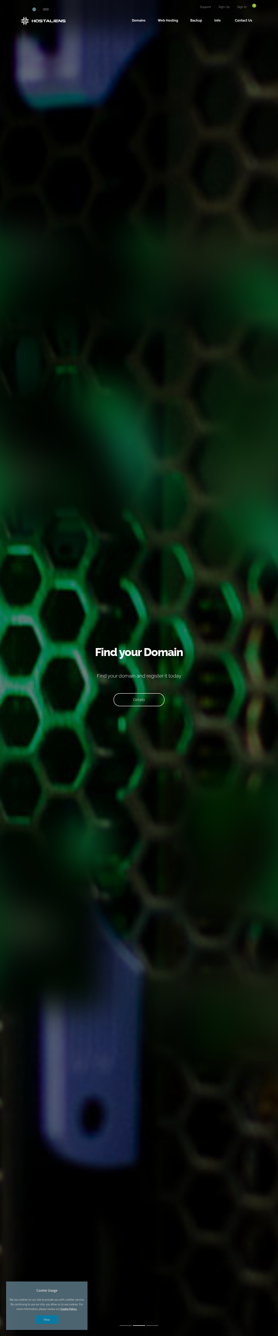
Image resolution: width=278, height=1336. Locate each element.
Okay (47, 1319)
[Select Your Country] (36, 9)
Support (205, 7)
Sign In (242, 7)
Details (139, 699)
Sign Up (224, 7)
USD (46, 9)
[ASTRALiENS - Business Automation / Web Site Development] (25, 9)
